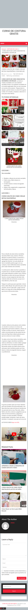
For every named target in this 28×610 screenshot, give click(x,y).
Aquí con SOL (15, 422)
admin (13, 522)
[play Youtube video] (14, 434)
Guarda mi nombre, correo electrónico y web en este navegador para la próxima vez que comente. (14, 572)
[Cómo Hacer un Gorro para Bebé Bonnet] (14, 499)
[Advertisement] (14, 14)
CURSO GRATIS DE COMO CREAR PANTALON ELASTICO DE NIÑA (12, 488)
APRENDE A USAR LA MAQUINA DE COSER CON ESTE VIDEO (13, 467)
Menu (2, 43)
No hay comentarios (13, 76)
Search (14, 591)
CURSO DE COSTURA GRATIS (14, 32)
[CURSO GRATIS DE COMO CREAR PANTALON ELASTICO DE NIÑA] (14, 478)
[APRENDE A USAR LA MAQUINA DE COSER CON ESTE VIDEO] (14, 456)
